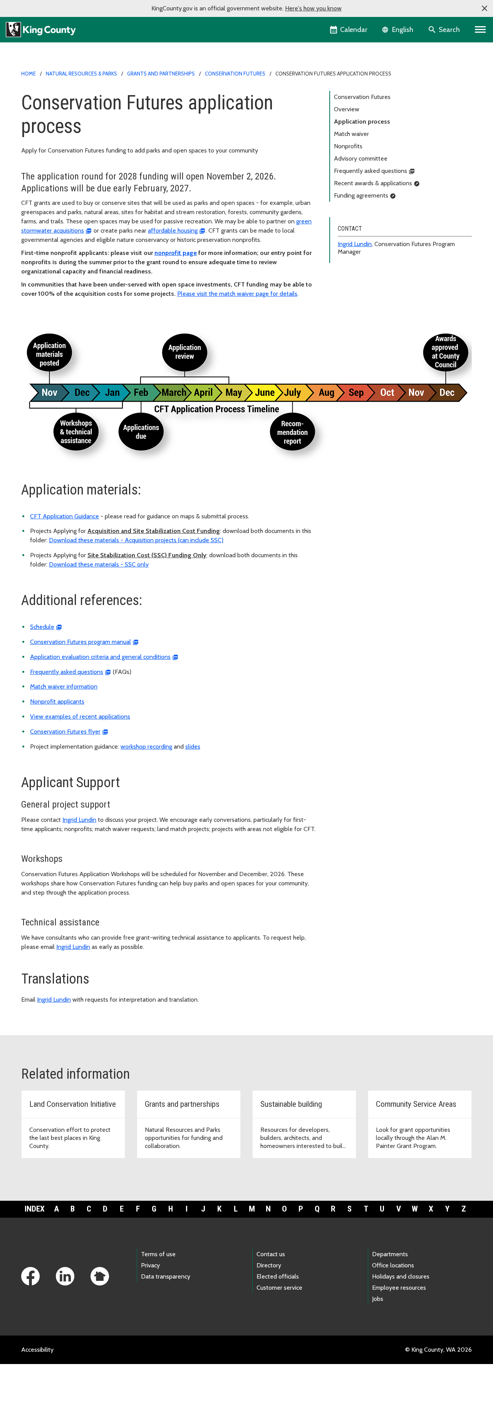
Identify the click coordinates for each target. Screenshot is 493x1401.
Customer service (279, 1287)
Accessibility (37, 1349)
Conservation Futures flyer (65, 731)
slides (192, 746)
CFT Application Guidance (64, 516)
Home (28, 73)
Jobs (377, 1298)
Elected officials (278, 1276)
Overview (346, 109)
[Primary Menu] (480, 29)
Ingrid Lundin (355, 244)
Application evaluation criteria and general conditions (100, 656)
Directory (269, 1265)
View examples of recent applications (80, 716)
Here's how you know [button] (313, 8)
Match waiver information (63, 686)
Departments (390, 1254)
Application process (362, 121)
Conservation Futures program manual (80, 641)
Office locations (393, 1265)
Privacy (150, 1265)
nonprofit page (175, 252)
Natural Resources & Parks (81, 73)
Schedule (42, 626)
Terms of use (158, 1254)
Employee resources (399, 1287)
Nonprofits (348, 146)
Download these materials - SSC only (99, 564)
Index (35, 1208)
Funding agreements (361, 195)
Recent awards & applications (373, 183)
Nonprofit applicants (57, 701)
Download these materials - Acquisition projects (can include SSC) (136, 540)
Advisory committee (360, 158)
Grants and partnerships (161, 73)
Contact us (271, 1254)
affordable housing (173, 230)
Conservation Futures (235, 73)
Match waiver (351, 133)
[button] (484, 8)
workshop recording (146, 746)
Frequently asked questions (370, 170)
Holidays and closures (400, 1276)
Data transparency (165, 1276)
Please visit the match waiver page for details (237, 293)
